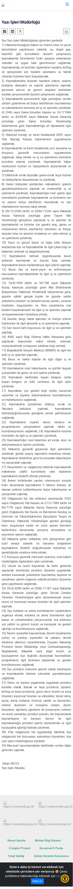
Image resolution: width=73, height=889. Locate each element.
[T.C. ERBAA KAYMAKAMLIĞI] (20, 5)
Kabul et (37, 881)
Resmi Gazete (16, 840)
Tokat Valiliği (16, 856)
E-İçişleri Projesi (19, 848)
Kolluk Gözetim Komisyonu (51, 856)
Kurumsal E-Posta (51, 848)
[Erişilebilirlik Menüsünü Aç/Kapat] (65, 878)
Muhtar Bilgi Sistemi (48, 840)
